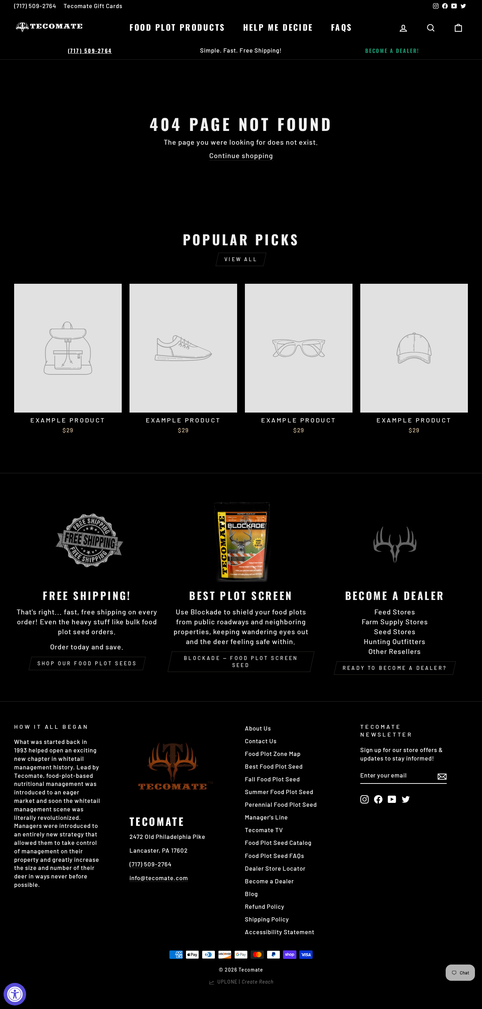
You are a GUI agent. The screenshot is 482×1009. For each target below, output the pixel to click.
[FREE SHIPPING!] (87, 541)
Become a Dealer (269, 880)
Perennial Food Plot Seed (281, 804)
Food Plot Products (177, 27)
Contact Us (261, 740)
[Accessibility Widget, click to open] (15, 994)
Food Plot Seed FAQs (274, 855)
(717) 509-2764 (35, 5)
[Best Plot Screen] (241, 541)
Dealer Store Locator (275, 868)
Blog (251, 893)
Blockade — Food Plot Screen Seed (241, 661)
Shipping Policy (267, 919)
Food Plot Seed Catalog (278, 842)
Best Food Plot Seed (274, 766)
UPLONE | (244, 982)
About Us (258, 728)
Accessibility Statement (279, 931)
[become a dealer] (395, 541)
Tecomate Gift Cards (93, 5)
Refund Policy (264, 906)
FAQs (342, 27)
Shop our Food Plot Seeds (87, 663)
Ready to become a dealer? (395, 668)
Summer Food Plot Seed (279, 791)
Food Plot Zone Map (273, 753)
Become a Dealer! (392, 50)
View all (241, 259)
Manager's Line (266, 817)
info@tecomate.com (158, 877)
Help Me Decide (278, 27)
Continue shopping (241, 155)
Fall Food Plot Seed (272, 778)
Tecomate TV (264, 829)
